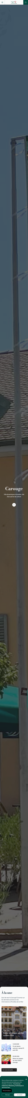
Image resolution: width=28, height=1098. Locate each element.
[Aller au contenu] (14, 505)
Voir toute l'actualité (7, 1070)
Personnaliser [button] (7, 1090)
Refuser (7, 1095)
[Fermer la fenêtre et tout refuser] (26, 1078)
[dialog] (14, 1088)
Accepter (19, 1095)
